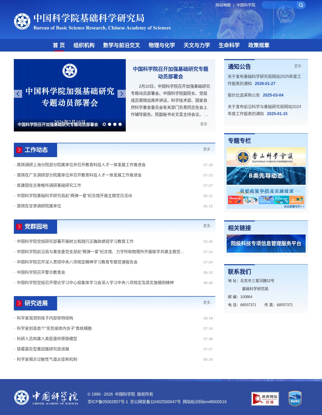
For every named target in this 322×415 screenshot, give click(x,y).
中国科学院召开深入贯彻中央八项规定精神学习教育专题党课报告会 (77, 262)
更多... (205, 124)
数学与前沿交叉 (121, 45)
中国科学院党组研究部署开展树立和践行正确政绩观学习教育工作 (75, 241)
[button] (104, 124)
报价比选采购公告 (244, 95)
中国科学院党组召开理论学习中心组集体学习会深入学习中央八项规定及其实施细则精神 (95, 283)
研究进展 (36, 303)
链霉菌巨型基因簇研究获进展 (43, 349)
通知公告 (239, 66)
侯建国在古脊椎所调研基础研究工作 (49, 185)
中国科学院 (245, 5)
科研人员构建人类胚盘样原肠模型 (47, 339)
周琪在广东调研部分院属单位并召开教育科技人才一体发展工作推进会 (79, 175)
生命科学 (229, 45)
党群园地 (36, 226)
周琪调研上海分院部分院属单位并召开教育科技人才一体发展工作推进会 (81, 165)
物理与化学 (162, 45)
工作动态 (36, 150)
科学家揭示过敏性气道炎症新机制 (47, 359)
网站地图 (225, 5)
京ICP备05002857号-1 (108, 402)
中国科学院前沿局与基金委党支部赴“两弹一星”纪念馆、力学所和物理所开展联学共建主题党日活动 (101, 252)
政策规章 (258, 45)
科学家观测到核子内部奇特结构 (45, 318)
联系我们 (239, 271)
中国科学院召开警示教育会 (41, 272)
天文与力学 (197, 45)
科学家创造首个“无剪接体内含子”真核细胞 (54, 328)
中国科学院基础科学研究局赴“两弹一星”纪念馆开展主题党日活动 (74, 196)
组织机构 (84, 45)
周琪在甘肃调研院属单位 (39, 206)
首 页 (59, 45)
